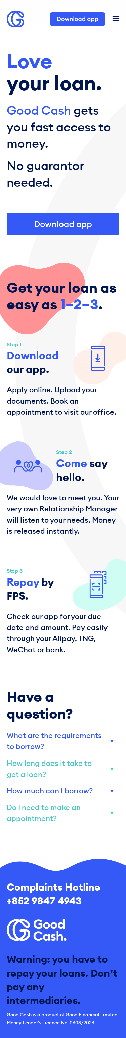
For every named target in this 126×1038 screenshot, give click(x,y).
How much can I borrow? (50, 790)
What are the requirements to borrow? (54, 741)
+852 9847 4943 (44, 900)
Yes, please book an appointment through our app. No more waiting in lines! (60, 813)
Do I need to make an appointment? (44, 813)
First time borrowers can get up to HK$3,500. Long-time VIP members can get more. (62, 791)
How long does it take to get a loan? (49, 768)
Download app (77, 19)
